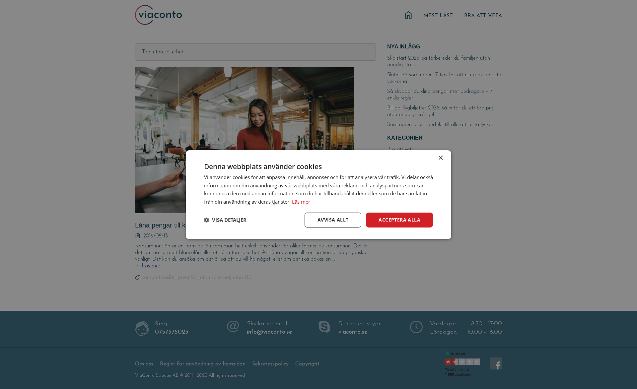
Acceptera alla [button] (399, 220)
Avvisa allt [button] (333, 220)
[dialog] (318, 194)
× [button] (440, 157)
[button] (225, 220)
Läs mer (301, 201)
